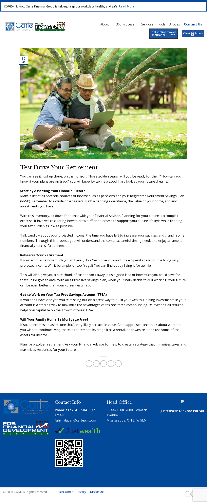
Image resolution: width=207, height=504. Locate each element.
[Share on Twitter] (96, 363)
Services (147, 24)
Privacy (81, 492)
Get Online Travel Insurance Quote (163, 33)
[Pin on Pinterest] (111, 363)
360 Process (125, 24)
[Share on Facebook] (89, 363)
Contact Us (193, 24)
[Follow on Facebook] (188, 494)
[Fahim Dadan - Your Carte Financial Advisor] (34, 26)
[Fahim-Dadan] (70, 480)
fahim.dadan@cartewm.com (75, 420)
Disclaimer (66, 492)
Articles (174, 24)
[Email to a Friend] (103, 363)
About (104, 24)
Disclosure (97, 492)
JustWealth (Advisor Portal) (182, 411)
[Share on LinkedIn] (118, 363)
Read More (126, 6)
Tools (161, 24)
